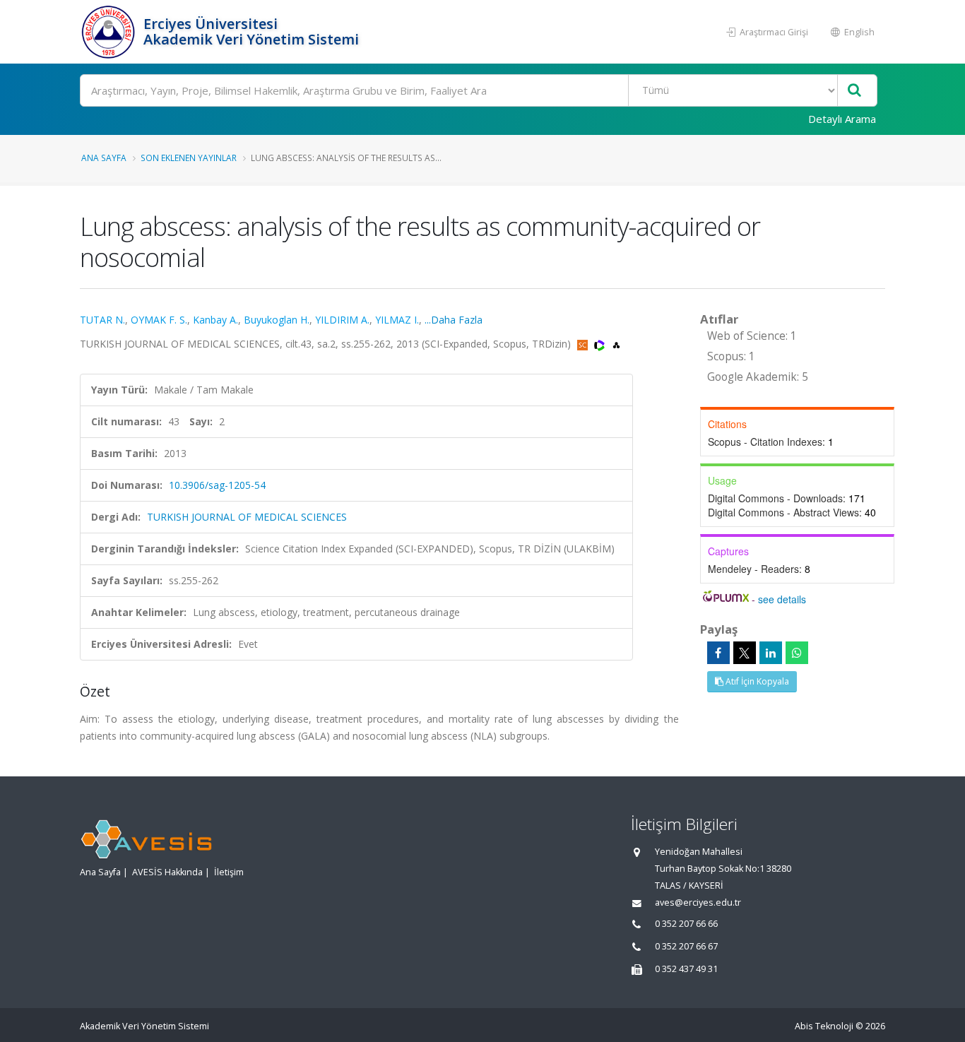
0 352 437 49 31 (686, 969)
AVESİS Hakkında (167, 872)
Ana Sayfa (103, 157)
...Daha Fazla (453, 319)
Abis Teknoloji (824, 1026)
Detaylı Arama (842, 119)
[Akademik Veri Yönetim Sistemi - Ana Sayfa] (110, 32)
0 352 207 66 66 (686, 924)
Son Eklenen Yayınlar (189, 157)
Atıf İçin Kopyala (756, 681)
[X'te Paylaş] (744, 652)
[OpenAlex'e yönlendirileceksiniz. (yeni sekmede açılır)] (616, 343)
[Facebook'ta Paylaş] (718, 652)
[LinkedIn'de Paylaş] (770, 652)
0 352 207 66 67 (686, 946)
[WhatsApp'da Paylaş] (797, 652)
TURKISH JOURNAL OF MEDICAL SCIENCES (247, 516)
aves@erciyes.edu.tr (698, 902)
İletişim (229, 872)
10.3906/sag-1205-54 (217, 485)
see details (782, 599)
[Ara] (854, 91)
